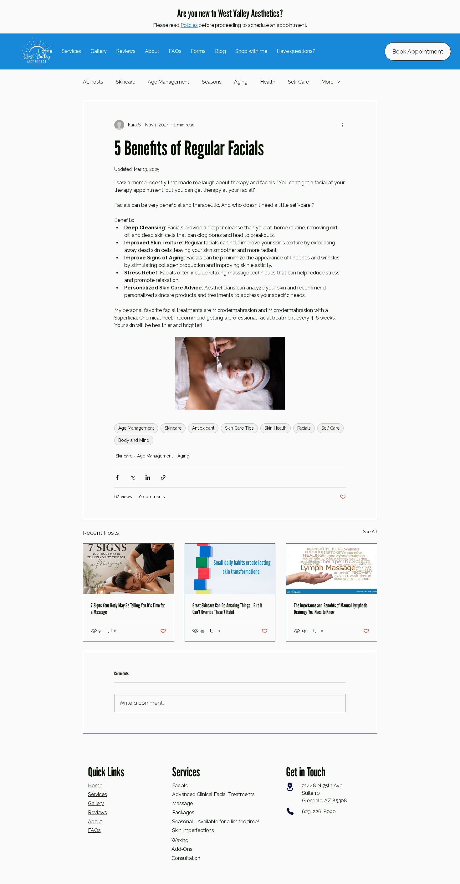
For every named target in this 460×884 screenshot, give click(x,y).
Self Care (298, 82)
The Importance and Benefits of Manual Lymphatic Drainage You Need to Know (330, 608)
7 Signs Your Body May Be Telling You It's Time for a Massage (128, 608)
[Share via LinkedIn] (148, 477)
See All (370, 531)
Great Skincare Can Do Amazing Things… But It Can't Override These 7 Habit (227, 608)
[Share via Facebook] (117, 477)
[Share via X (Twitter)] (132, 477)
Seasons (212, 82)
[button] (251, 51)
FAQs (94, 830)
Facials (304, 428)
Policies (189, 25)
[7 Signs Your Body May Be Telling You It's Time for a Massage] (128, 569)
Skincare (125, 82)
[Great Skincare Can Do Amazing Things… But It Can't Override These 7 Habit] (230, 569)
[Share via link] (163, 477)
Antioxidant (203, 428)
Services (97, 794)
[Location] (290, 787)
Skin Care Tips (239, 428)
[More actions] (342, 125)
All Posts (93, 82)
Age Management (168, 82)
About (95, 822)
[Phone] (290, 811)
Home (95, 786)
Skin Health (275, 428)
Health (267, 82)
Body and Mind (133, 440)
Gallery (96, 803)
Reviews (97, 812)
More (327, 82)
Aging (241, 82)
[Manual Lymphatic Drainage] (331, 569)
